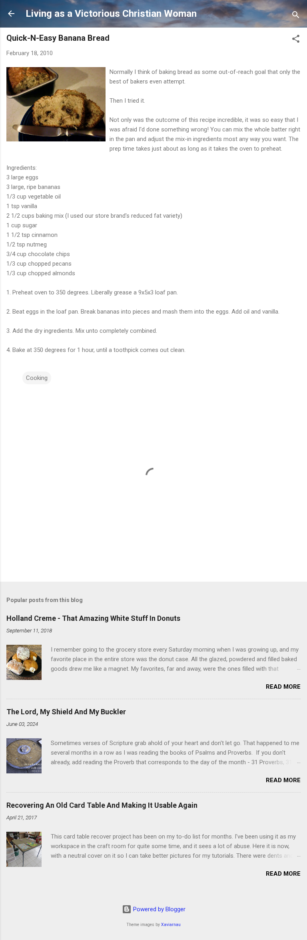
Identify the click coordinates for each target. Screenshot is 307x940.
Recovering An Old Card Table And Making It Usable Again (101, 805)
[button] (296, 40)
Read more (283, 686)
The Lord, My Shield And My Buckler (66, 711)
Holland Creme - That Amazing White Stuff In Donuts (93, 618)
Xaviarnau (171, 924)
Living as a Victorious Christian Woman (111, 13)
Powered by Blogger (158, 909)
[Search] (296, 16)
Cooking (37, 378)
